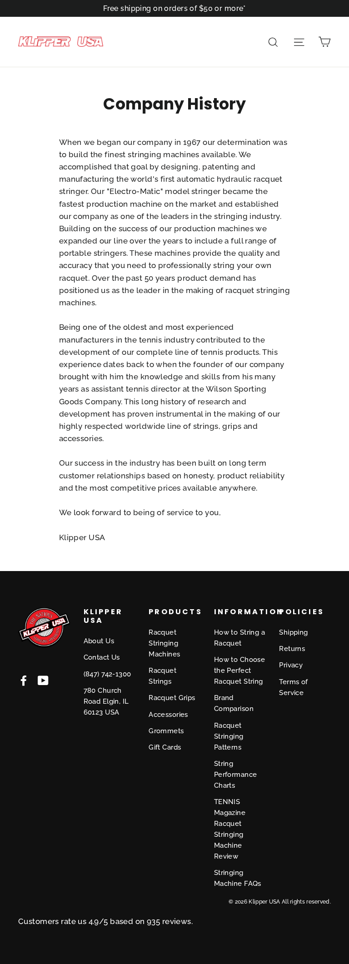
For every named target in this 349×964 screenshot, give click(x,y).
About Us (99, 641)
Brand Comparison (234, 703)
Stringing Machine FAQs (237, 878)
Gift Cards (165, 747)
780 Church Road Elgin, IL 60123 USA (106, 701)
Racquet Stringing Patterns (229, 736)
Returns (292, 649)
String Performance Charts (235, 775)
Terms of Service (293, 687)
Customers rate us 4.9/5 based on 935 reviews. (105, 921)
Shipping (293, 632)
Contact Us (102, 657)
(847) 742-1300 (107, 674)
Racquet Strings (162, 676)
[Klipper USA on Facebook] (23, 680)
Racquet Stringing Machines (164, 643)
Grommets (166, 731)
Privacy (291, 665)
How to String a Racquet (239, 637)
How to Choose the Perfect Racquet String (239, 671)
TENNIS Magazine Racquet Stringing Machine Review (229, 829)
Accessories (168, 715)
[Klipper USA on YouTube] (43, 680)
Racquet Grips (172, 698)
